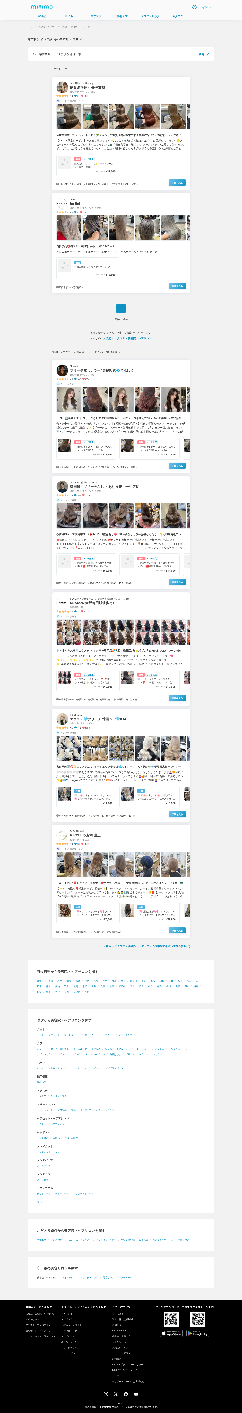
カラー (40, 1048)
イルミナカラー (177, 1048)
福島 (87, 980)
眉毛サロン (108, 1277)
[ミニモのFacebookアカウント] (126, 1395)
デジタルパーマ (79, 1068)
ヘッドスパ (42, 1137)
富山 (189, 980)
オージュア (86, 1109)
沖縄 (87, 991)
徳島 (159, 986)
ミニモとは (118, 1313)
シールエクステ (59, 1096)
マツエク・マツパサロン (38, 1324)
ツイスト (96, 1068)
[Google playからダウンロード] (197, 1333)
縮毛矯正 (41, 1082)
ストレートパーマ (57, 1068)
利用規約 (116, 1358)
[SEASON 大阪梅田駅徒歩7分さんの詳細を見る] (121, 649)
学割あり (41, 1239)
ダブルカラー (123, 1048)
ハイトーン (63, 1054)
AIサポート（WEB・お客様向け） (129, 1381)
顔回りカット (91, 1034)
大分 (57, 991)
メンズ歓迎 (56, 1239)
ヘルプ (115, 1375)
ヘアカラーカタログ (71, 1324)
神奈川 (133, 980)
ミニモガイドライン (122, 1353)
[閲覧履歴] (194, 7)
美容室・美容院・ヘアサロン (40, 1313)
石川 (198, 980)
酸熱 (73, 1109)
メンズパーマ (44, 1165)
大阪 (94, 986)
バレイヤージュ (81, 1054)
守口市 (74, 26)
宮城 (78, 980)
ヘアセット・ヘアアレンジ (50, 1123)
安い (39, 1202)
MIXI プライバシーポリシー (126, 1370)
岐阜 (39, 986)
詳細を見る (177, 182)
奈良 (112, 986)
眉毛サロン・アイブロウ (38, 1330)
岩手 (59, 980)
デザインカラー (45, 1054)
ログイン (205, 7)
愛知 (57, 986)
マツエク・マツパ (89, 1277)
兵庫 (103, 986)
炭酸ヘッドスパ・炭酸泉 (65, 1137)
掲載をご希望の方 (121, 1336)
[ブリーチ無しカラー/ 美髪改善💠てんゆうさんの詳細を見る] (121, 416)
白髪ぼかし (115, 1054)
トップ (31, 26)
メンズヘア (67, 1319)
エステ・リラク (127, 1277)
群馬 (114, 980)
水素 (98, 1109)
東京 (152, 980)
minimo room (119, 1330)
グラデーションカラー (150, 1054)
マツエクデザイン (70, 1347)
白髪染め (96, 1048)
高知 (187, 986)
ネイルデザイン (69, 1341)
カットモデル (44, 1193)
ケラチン (109, 1109)
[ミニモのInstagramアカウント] (106, 1395)
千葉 (143, 980)
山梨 (162, 980)
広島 (141, 986)
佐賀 (39, 991)
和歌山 (122, 986)
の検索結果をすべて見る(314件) (147, 946)
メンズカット (44, 1151)
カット (40, 1034)
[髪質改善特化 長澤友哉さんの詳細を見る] (121, 133)
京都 (84, 986)
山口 (150, 986)
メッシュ (159, 1048)
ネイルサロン (69, 1277)
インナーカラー (142, 1048)
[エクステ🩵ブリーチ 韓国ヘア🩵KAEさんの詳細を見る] (121, 765)
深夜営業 (143, 1239)
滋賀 (75, 986)
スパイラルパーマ (114, 1068)
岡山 (132, 986)
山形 (69, 980)
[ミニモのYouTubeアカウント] (136, 1394)
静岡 (48, 986)
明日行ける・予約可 (106, 1239)
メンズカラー (44, 1179)
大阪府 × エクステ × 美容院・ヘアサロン (127, 338)
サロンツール (119, 1341)
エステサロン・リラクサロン (40, 1336)
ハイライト (99, 1054)
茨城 (96, 980)
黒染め (108, 1048)
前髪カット (54, 1034)
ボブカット (108, 1034)
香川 (168, 986)
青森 (50, 980)
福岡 (196, 986)
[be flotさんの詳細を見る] (121, 243)
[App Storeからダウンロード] (171, 1333)
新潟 (180, 980)
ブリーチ (130, 1054)
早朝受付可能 (128, 1239)
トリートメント (45, 1109)
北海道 (40, 980)
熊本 (48, 991)
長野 (171, 980)
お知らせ (116, 1324)
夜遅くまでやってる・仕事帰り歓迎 (171, 1239)
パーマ (40, 1068)
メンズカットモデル (83, 1193)
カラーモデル (62, 1193)
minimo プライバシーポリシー (127, 1364)
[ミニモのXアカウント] (116, 1395)
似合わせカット (72, 1034)
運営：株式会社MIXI (122, 1319)
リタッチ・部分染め (58, 1048)
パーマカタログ (69, 1330)
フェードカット (63, 1151)
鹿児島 (76, 991)
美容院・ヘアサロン (48, 26)
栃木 (105, 980)
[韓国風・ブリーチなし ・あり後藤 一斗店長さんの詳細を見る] (121, 532)
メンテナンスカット (129, 1034)
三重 (66, 986)
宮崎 (66, 991)
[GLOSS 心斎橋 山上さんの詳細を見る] (121, 881)
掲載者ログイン (120, 1347)
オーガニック (80, 1048)
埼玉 (123, 980)
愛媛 (177, 986)
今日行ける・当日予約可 (79, 1239)
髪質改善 (62, 1109)
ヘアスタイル (68, 1313)
